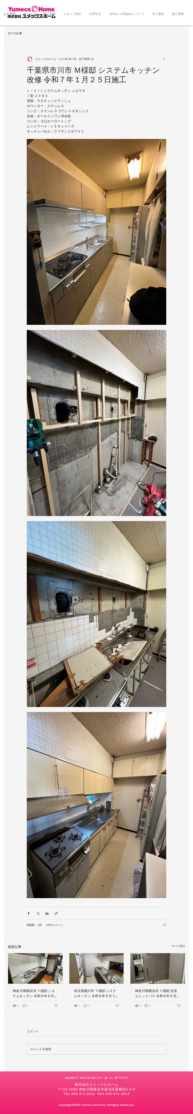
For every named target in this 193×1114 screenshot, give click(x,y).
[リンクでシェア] (56, 913)
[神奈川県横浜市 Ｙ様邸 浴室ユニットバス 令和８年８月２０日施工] (157, 968)
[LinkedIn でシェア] (47, 913)
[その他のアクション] (164, 59)
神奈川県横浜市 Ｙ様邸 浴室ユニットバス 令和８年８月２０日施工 (157, 993)
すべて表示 (178, 946)
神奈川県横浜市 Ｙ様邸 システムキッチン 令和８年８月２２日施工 (35, 993)
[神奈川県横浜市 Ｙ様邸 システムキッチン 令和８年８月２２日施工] (35, 968)
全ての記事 (15, 33)
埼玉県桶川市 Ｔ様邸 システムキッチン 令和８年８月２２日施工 (96, 993)
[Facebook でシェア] (28, 913)
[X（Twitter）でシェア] (38, 913)
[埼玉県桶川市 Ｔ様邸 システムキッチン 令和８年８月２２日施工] (96, 968)
